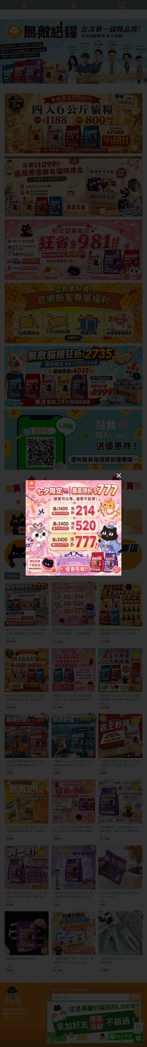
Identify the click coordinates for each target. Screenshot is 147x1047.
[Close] (119, 475)
